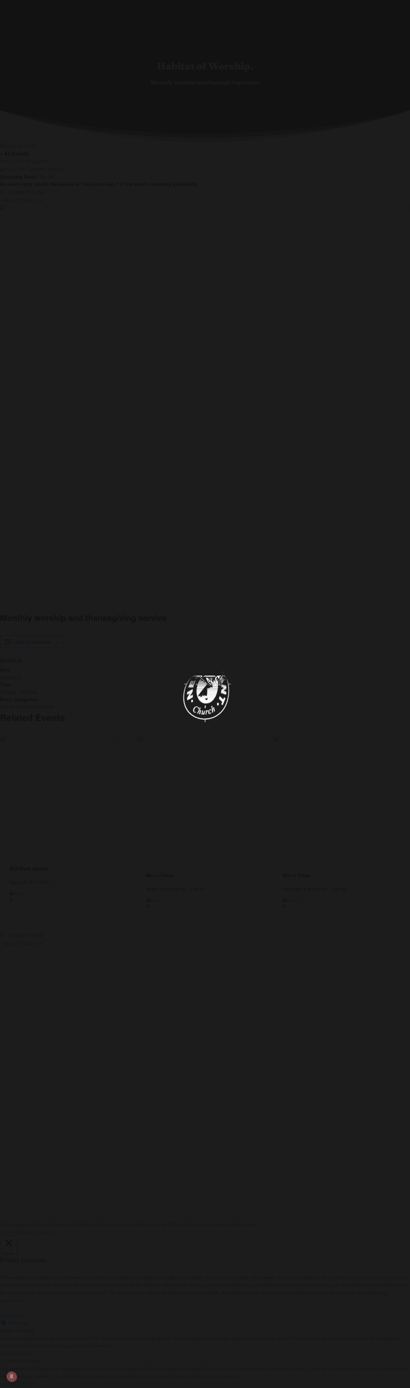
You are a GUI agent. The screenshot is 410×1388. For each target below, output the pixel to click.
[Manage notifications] (11, 1376)
